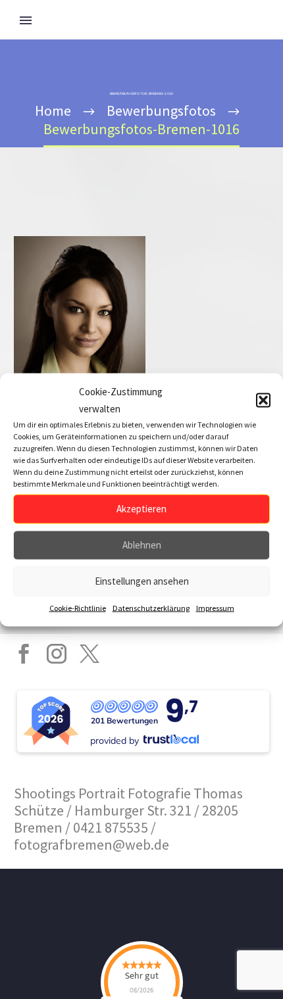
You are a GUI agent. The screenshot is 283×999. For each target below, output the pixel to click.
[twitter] (89, 654)
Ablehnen (141, 545)
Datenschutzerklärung (151, 607)
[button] (263, 399)
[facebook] (24, 654)
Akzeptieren (141, 508)
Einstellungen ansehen (142, 581)
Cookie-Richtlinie (77, 607)
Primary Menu (26, 20)
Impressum (215, 607)
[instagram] (56, 654)
